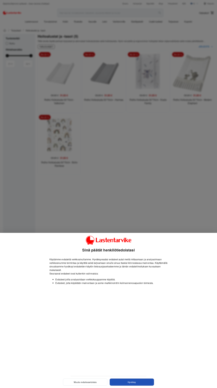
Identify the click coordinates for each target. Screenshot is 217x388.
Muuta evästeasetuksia (85, 382)
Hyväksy (132, 382)
